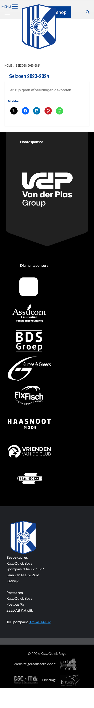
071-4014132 (40, 622)
